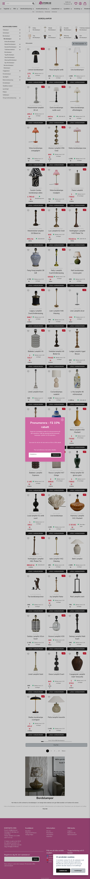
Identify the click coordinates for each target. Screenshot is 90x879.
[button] (62, 419)
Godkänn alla (63, 870)
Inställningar (78, 870)
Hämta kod (56, 455)
